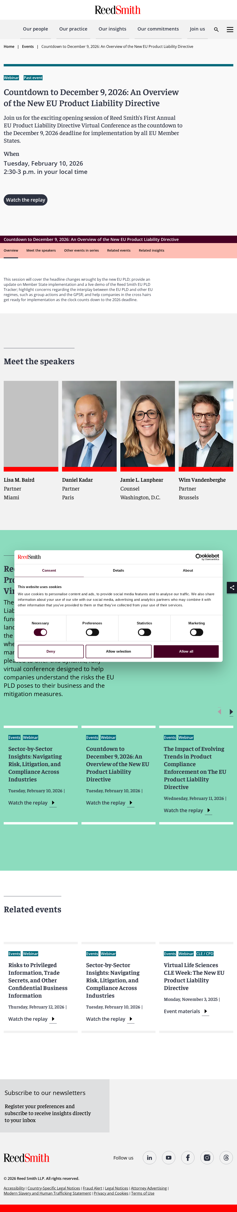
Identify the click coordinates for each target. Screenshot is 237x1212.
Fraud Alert (92, 1188)
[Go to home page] (118, 10)
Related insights (151, 250)
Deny (51, 651)
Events (28, 46)
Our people (35, 29)
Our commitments (158, 29)
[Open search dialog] (216, 30)
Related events (119, 250)
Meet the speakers (41, 250)
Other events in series (81, 250)
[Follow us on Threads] (226, 1157)
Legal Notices (116, 1188)
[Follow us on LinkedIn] (149, 1157)
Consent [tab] (49, 570)
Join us (197, 29)
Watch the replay (25, 200)
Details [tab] (118, 570)
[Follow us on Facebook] (188, 1157)
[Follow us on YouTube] (169, 1157)
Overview (11, 250)
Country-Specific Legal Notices (54, 1188)
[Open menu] (230, 30)
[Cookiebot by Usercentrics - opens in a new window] (199, 557)
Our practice (73, 29)
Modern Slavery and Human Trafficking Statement (47, 1193)
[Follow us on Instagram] (207, 1157)
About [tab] (188, 570)
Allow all (186, 651)
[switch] (92, 632)
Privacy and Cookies (111, 1193)
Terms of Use (142, 1193)
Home (9, 46)
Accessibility (14, 1188)
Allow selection (118, 651)
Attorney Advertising (149, 1188)
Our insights (112, 29)
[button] (231, 712)
